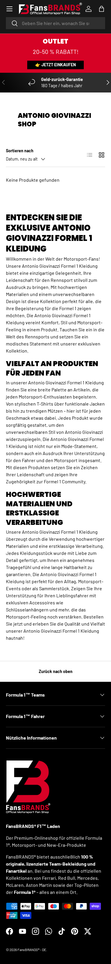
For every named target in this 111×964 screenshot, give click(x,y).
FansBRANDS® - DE (31, 950)
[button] (101, 8)
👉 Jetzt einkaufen (55, 64)
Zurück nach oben (56, 671)
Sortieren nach (19, 150)
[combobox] (55, 23)
